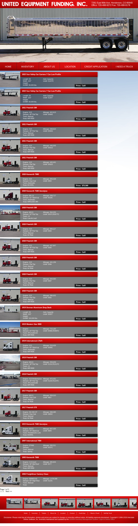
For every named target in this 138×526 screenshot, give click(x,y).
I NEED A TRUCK (124, 67)
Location (63, 513)
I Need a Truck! (94, 513)
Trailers (44, 513)
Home (25, 513)
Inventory (34, 513)
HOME (8, 67)
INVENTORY (27, 67)
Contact (72, 513)
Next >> (9, 491)
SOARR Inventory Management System (83, 519)
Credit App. (82, 513)
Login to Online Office (107, 519)
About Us (53, 513)
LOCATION (70, 67)
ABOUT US (49, 67)
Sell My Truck (108, 513)
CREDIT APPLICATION (95, 67)
